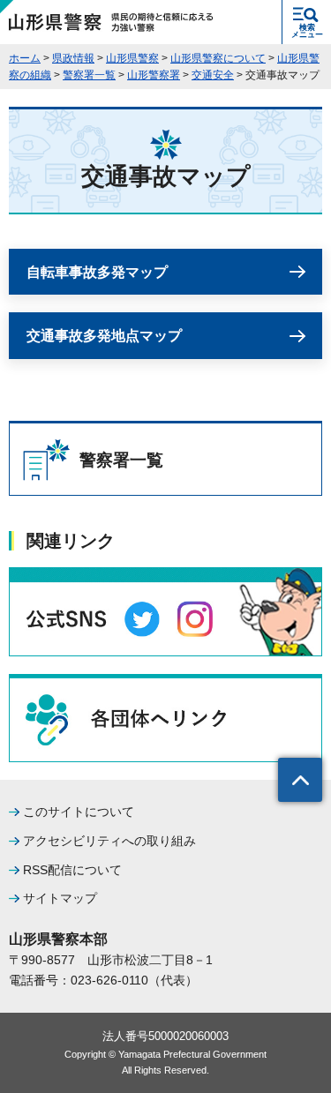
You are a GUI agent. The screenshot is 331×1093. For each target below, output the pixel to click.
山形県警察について (218, 58)
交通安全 (213, 75)
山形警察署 (153, 75)
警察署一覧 (89, 75)
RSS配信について (72, 870)
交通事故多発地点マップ (104, 335)
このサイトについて (78, 812)
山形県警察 (132, 58)
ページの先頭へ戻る (300, 780)
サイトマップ (60, 898)
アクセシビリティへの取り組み (109, 841)
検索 (307, 31)
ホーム (25, 58)
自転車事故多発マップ (97, 272)
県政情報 (73, 58)
